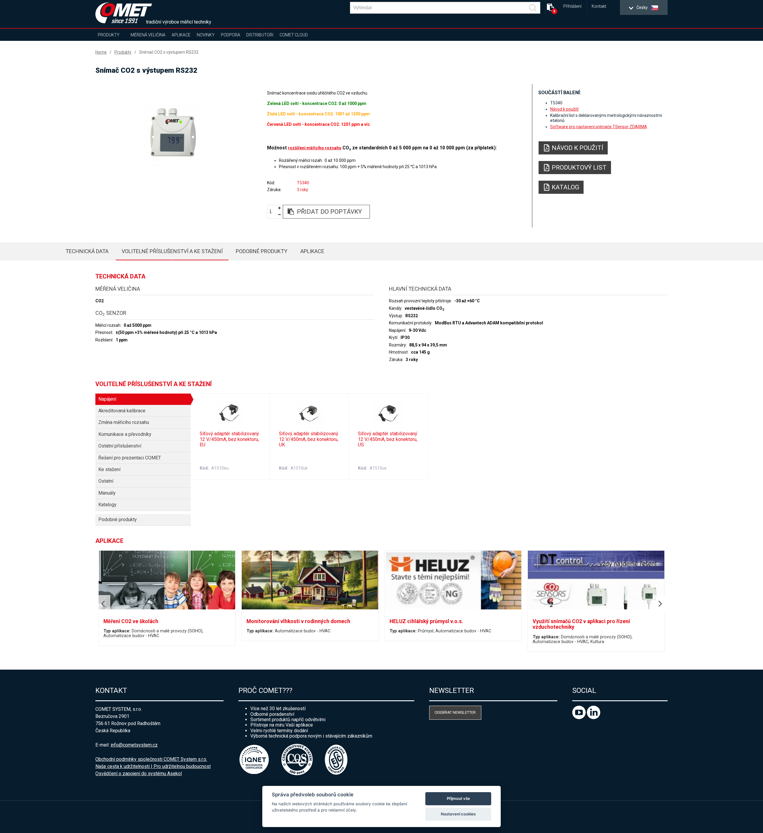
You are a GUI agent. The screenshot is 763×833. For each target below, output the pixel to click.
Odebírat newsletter (455, 712)
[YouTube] (579, 717)
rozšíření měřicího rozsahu (314, 147)
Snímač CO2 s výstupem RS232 (168, 52)
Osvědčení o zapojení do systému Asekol (138, 773)
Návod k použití (564, 109)
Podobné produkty (261, 251)
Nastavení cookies (458, 814)
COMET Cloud (294, 34)
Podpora (230, 34)
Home (101, 52)
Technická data (87, 251)
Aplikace (181, 34)
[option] (172, 136)
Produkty (109, 34)
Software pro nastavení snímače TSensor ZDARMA (598, 126)
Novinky (206, 34)
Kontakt (599, 6)
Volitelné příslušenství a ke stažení (172, 251)
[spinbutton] (272, 212)
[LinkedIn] (593, 717)
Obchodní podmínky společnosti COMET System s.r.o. (151, 759)
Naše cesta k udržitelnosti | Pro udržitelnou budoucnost (153, 766)
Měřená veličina (148, 34)
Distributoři (259, 34)
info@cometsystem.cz (134, 745)
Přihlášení (572, 6)
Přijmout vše (458, 798)
